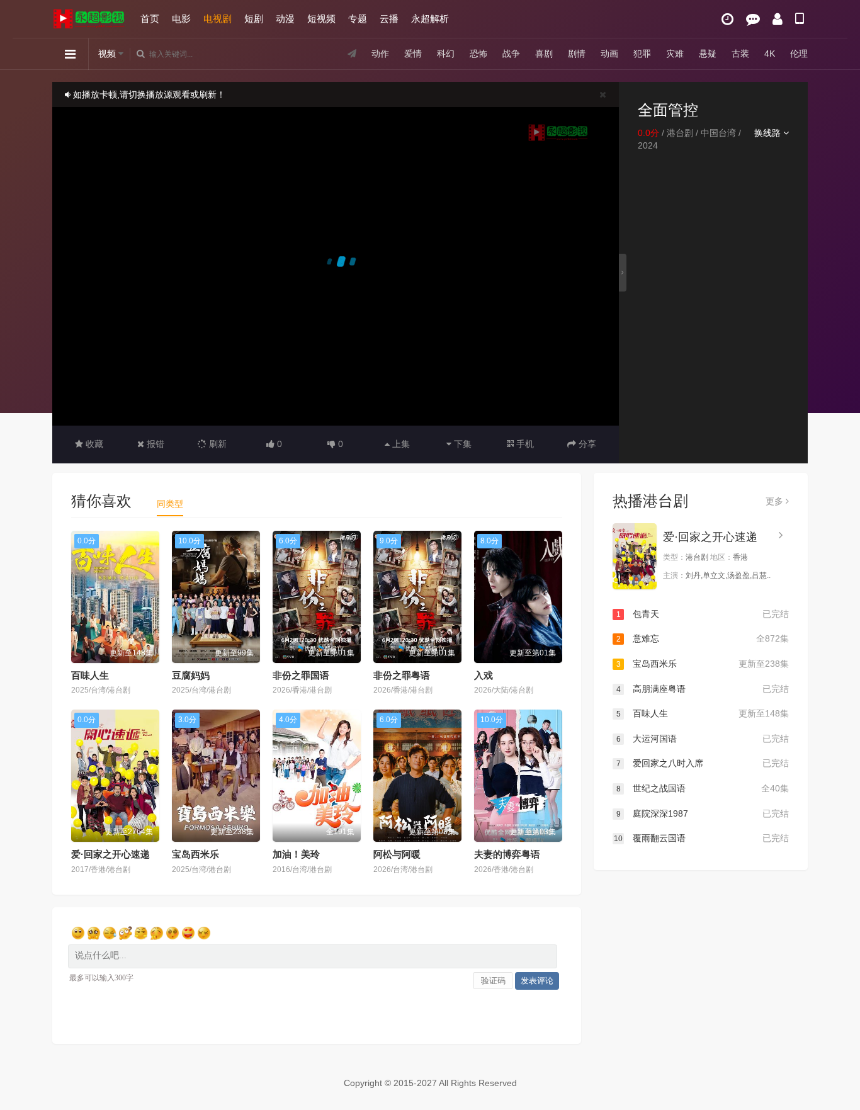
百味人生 (90, 675)
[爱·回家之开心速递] (635, 556)
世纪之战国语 (702, 788)
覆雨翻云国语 (701, 838)
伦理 (799, 53)
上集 (400, 444)
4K (769, 53)
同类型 (170, 504)
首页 (149, 18)
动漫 (285, 18)
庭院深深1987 (702, 813)
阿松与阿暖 (397, 854)
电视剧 (217, 18)
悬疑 (707, 53)
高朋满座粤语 (702, 689)
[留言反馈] (753, 19)
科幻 (446, 53)
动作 (380, 53)
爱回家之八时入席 (702, 763)
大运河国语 (702, 738)
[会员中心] (777, 19)
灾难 (675, 53)
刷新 (217, 444)
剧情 (577, 53)
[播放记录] (727, 19)
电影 (181, 18)
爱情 (413, 53)
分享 (586, 444)
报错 (154, 444)
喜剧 (544, 53)
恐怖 (478, 53)
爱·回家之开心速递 (110, 854)
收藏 (93, 444)
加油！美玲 (296, 854)
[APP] (799, 19)
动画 (609, 53)
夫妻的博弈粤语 (507, 854)
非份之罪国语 (301, 675)
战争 (511, 53)
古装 (740, 53)
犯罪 (642, 53)
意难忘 (702, 638)
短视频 (321, 18)
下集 (461, 444)
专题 (357, 18)
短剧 (253, 18)
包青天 (702, 614)
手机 (524, 444)
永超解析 (430, 18)
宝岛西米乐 (195, 854)
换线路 (768, 133)
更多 (776, 501)
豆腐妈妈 (191, 675)
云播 (389, 18)
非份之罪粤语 (401, 675)
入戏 (483, 675)
